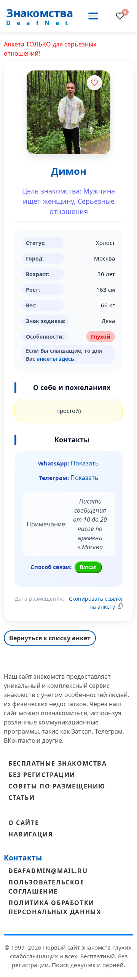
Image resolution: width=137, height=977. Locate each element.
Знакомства (39, 12)
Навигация (30, 834)
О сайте (23, 823)
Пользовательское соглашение (46, 886)
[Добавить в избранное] (94, 82)
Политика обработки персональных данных (54, 907)
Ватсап (88, 567)
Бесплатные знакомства (57, 763)
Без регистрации (41, 775)
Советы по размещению (56, 786)
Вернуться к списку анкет (50, 638)
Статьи (21, 797)
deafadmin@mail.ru (48, 871)
